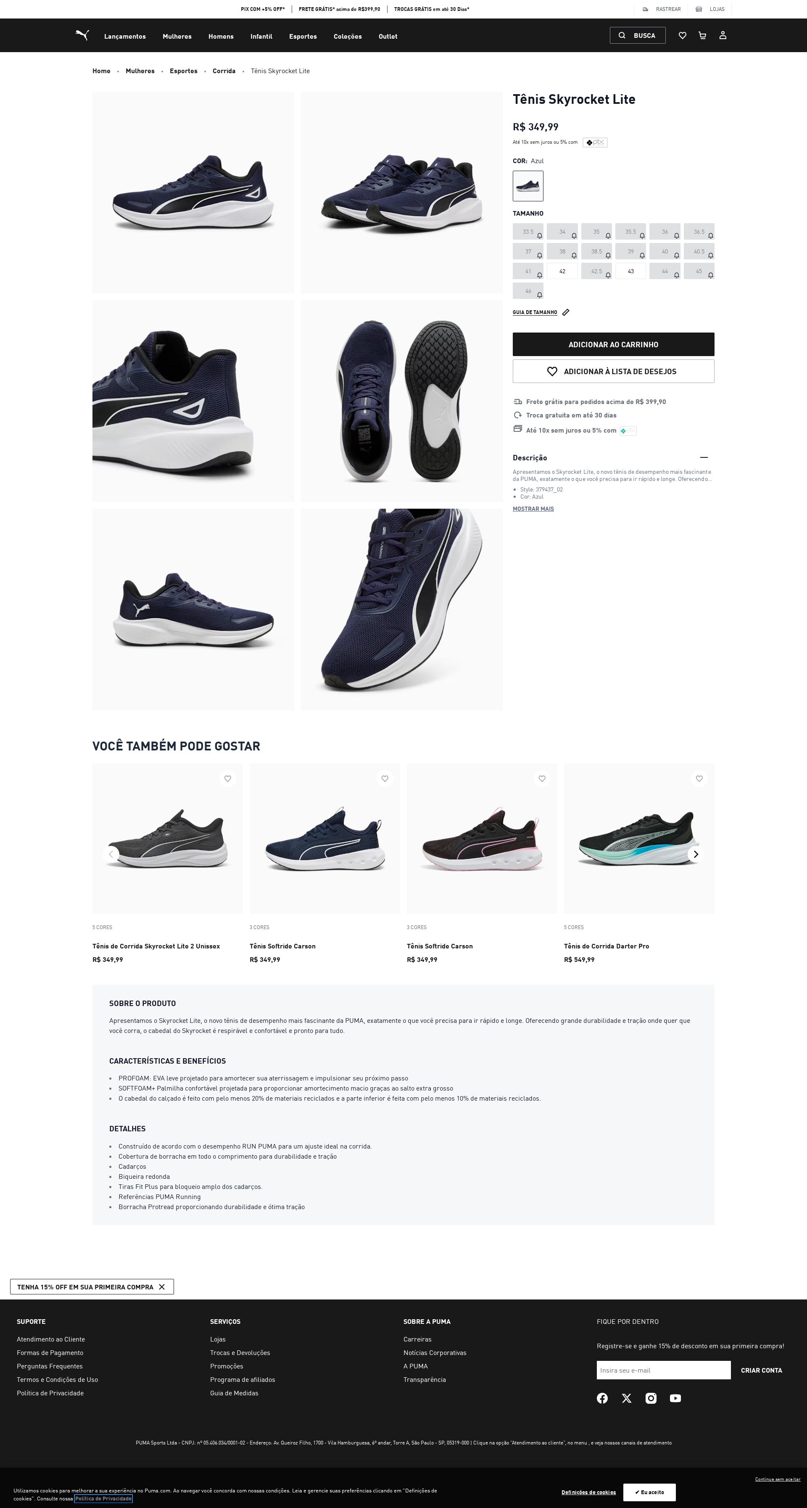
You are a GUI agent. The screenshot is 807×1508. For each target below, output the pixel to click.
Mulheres (177, 36)
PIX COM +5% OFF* (263, 9)
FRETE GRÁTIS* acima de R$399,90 (339, 9)
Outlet (388, 36)
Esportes (303, 36)
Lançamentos (125, 36)
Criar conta (761, 1370)
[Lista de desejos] (682, 35)
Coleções (348, 36)
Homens (221, 36)
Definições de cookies (589, 1492)
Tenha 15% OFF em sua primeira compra (85, 1287)
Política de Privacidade (103, 1498)
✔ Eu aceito (649, 1492)
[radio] (528, 186)
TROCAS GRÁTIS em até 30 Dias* (431, 9)
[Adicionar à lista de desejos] (227, 778)
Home (101, 70)
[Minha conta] (723, 35)
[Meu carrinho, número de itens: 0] (702, 35)
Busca (644, 35)
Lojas (717, 9)
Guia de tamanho (535, 312)
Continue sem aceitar (778, 1479)
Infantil (261, 36)
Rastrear (668, 9)
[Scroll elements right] (696, 854)
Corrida (224, 70)
